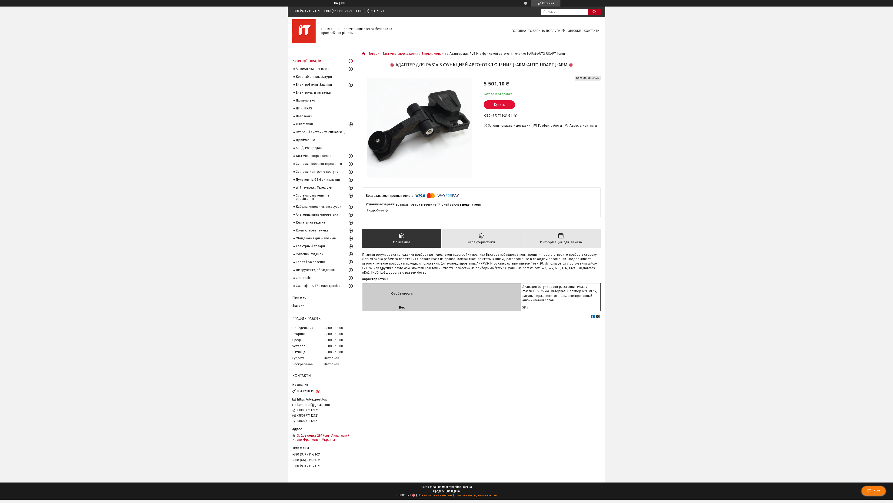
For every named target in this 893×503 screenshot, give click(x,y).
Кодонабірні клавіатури (314, 77)
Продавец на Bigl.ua (446, 491)
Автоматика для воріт (312, 69)
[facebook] (593, 317)
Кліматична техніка (310, 222)
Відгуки (298, 305)
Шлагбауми (304, 124)
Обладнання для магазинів (316, 238)
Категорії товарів (306, 61)
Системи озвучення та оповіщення (312, 197)
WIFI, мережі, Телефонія (314, 188)
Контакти (592, 31)
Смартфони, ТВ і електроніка (318, 286)
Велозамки (304, 116)
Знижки (574, 31)
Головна (519, 31)
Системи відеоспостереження (319, 164)
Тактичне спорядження (400, 53)
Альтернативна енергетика (317, 215)
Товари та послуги (544, 31)
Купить (499, 105)
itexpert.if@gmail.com (313, 405)
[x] (598, 317)
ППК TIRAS (304, 108)
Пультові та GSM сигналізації (318, 180)
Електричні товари (310, 246)
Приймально (305, 100)
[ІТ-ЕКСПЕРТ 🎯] (304, 31)
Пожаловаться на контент (435, 495)
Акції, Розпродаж (309, 148)
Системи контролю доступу (317, 172)
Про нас (299, 297)
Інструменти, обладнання (315, 270)
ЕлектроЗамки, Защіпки (314, 85)
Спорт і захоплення (310, 262)
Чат (877, 491)
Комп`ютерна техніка (312, 230)
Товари (374, 53)
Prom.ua (467, 487)
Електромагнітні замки (313, 93)
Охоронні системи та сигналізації (321, 132)
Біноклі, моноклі (433, 53)
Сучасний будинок (309, 254)
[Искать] (594, 12)
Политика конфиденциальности (476, 495)
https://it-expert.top (312, 399)
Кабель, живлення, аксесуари (318, 207)
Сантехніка (304, 278)
